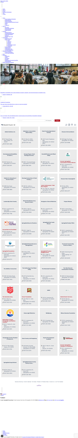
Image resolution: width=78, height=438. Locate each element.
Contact (4, 14)
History (6, 23)
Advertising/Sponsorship (9, 33)
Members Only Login (9, 36)
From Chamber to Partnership (10, 19)
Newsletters (7, 58)
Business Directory (19, 381)
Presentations (9, 45)
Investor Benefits (8, 29)
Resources (9, 43)
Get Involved (5, 37)
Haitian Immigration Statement (8, 62)
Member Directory (8, 32)
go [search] (58, 120)
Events (4, 11)
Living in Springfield (9, 52)
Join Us (4, 26)
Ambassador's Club (8, 48)
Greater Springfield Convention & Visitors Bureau (67, 162)
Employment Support (9, 34)
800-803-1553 (41, 400)
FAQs (6, 24)
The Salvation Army (8, 296)
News (4, 54)
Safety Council (7, 39)
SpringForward (8, 47)
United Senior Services (66, 296)
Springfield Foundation (8, 251)
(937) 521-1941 (57, 400)
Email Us (62, 400)
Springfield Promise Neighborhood (46, 251)
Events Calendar (27, 381)
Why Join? (7, 27)
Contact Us (7, 25)
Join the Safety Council (11, 44)
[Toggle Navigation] (0, 16)
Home (4, 8)
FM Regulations (8, 61)
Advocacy (7, 35)
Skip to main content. (4, 0)
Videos (6, 57)
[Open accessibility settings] (2, 436)
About (4, 18)
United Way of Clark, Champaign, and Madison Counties (9, 321)
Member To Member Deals (42, 381)
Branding (6, 59)
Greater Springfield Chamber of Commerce (66, 345)
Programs (9, 42)
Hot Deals (34, 381)
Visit (3, 13)
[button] (2, 125)
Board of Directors (8, 21)
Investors (4, 31)
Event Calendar (8, 46)
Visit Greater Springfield (9, 53)
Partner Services (8, 30)
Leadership (9, 41)
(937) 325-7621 (50, 400)
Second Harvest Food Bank (9, 229)
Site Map (4, 434)
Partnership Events (8, 38)
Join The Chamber (59, 381)
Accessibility (5, 435)
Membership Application (9, 28)
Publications (7, 56)
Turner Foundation (26, 296)
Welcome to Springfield (7, 51)
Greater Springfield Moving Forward (11, 22)
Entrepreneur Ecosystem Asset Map (11, 60)
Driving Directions (6, 432)
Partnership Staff (8, 20)
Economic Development (7, 12)
